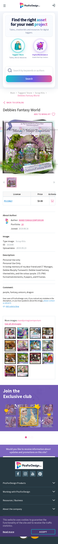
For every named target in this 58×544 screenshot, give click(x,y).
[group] (29, 408)
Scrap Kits (40, 93)
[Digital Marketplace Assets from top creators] (40, 45)
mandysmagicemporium (31, 220)
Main (12, 93)
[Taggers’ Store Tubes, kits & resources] (18, 45)
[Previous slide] (4, 182)
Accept (43, 531)
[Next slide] (54, 182)
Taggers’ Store (25, 93)
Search (29, 78)
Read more (8, 531)
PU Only (8, 200)
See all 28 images (13, 323)
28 (22, 224)
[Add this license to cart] (52, 201)
